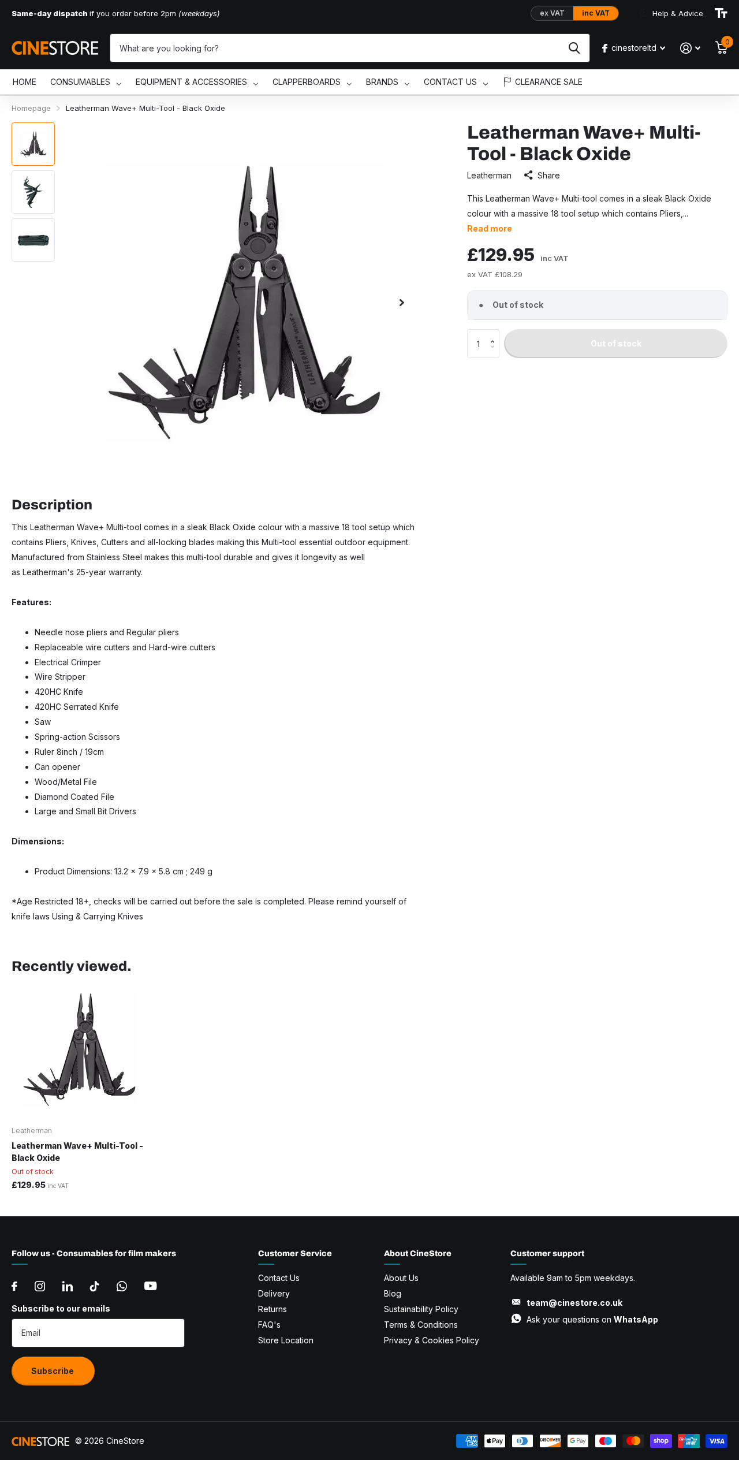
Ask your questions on (592, 1319)
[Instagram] (40, 1286)
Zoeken (574, 47)
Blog (392, 1293)
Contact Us (279, 1278)
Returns (272, 1309)
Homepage (31, 108)
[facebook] (14, 1286)
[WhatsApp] (122, 1286)
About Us (401, 1278)
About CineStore (417, 1253)
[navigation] (33, 144)
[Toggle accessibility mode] (721, 13)
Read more (489, 228)
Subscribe (53, 1371)
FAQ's (269, 1324)
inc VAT (596, 13)
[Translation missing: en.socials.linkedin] (67, 1286)
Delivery (274, 1293)
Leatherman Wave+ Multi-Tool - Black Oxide (77, 1152)
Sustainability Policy (421, 1309)
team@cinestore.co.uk (574, 1303)
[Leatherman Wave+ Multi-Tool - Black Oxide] (79, 1050)
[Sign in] (690, 48)
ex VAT (552, 13)
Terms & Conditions (421, 1324)
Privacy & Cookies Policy (431, 1340)
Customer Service (295, 1253)
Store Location (285, 1340)
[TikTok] (94, 1286)
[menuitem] (25, 82)
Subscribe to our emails (61, 1308)
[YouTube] (150, 1286)
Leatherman (489, 175)
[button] (495, 333)
